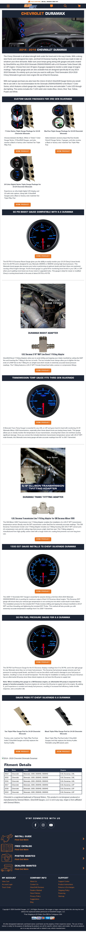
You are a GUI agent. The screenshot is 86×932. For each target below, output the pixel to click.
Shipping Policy (63, 890)
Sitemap (61, 896)
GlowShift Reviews (37, 887)
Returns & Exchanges (66, 887)
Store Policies (35, 893)
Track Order (6, 887)
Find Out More (21, 840)
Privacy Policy (35, 896)
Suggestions (34, 899)
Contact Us (34, 884)
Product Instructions (65, 884)
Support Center (63, 881)
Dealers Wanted (36, 890)
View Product (22, 151)
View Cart (5, 881)
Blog (31, 902)
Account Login (7, 884)
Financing (61, 893)
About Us (33, 881)
